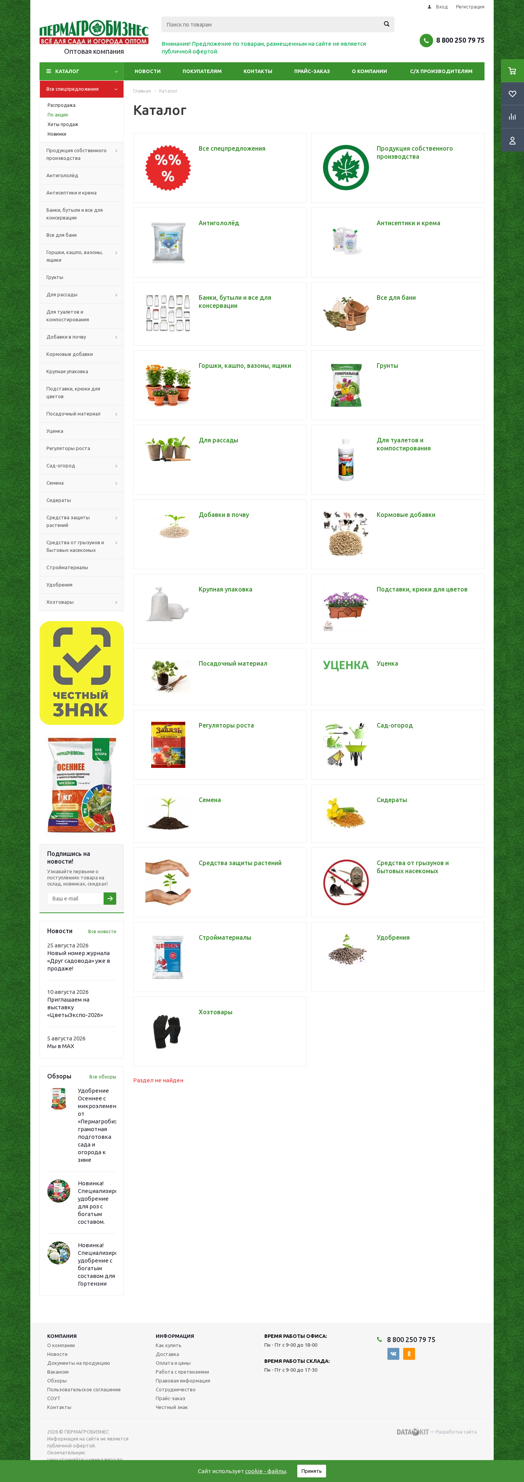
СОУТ (54, 1398)
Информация (175, 1336)
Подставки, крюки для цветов (73, 392)
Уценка (54, 431)
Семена (55, 482)
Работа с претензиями (182, 1371)
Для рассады (61, 294)
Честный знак (172, 1407)
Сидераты (58, 500)
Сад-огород (60, 465)
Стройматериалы (67, 567)
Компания (62, 1336)
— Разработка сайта (453, 1431)
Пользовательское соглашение (84, 1389)
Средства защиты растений (68, 521)
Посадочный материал (73, 413)
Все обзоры (102, 1076)
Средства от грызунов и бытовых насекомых (75, 546)
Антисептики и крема (71, 192)
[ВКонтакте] (393, 1354)
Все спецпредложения (72, 88)
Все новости (102, 931)
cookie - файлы (265, 1471)
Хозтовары (60, 602)
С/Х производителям (441, 71)
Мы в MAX (60, 1046)
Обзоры (57, 1380)
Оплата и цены (173, 1363)
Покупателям (202, 71)
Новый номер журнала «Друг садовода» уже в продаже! (78, 961)
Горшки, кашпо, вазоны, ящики (74, 256)
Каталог (67, 71)
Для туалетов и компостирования (67, 315)
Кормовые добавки (69, 354)
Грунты (54, 277)
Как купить (168, 1345)
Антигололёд (62, 175)
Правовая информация (183, 1380)
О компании (369, 71)
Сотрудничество (176, 1389)
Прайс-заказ (312, 71)
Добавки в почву (66, 336)
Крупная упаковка (67, 371)
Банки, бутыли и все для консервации (74, 213)
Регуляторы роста (68, 448)
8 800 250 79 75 (460, 40)
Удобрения (59, 584)
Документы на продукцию (78, 1363)
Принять (312, 1471)
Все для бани (61, 235)
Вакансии (58, 1371)
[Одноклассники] (409, 1354)
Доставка (167, 1354)
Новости (148, 71)
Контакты (258, 71)
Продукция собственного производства (76, 154)
